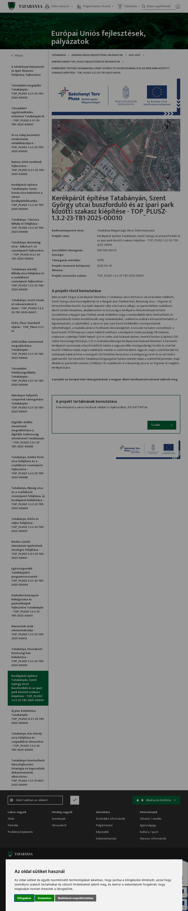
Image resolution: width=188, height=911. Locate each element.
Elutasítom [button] (44, 898)
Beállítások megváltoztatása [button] (75, 898)
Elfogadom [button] (24, 898)
